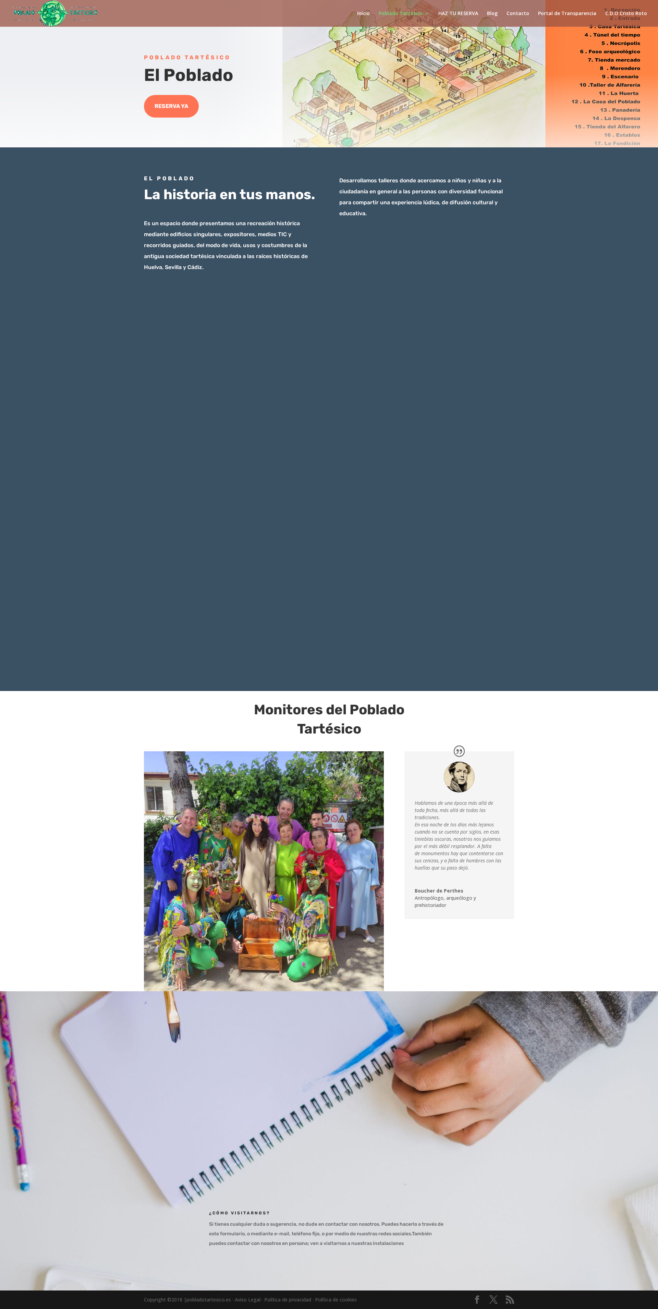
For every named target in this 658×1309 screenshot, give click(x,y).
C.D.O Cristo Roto (626, 13)
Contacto (518, 13)
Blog (492, 13)
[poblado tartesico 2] (329, 661)
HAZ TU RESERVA (458, 13)
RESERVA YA (171, 106)
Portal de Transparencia (567, 13)
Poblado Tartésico (401, 13)
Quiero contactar (387, 1142)
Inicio (363, 13)
